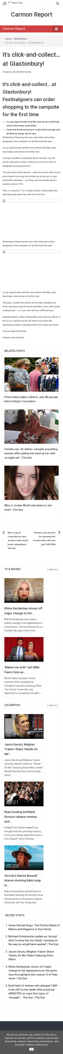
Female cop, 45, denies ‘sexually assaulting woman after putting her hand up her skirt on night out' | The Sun (31, 453)
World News (20, 38)
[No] (58, 1042)
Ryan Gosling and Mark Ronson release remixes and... (20, 816)
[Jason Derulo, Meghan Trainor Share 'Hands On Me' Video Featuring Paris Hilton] (24, 726)
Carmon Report (31, 14)
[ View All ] (52, 569)
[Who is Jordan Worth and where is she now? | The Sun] (31, 482)
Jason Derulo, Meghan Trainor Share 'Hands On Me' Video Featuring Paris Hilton (31, 955)
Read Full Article (18, 331)
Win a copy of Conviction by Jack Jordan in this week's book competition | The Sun (18, 540)
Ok (31, 1049)
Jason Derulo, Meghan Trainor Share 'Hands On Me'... (21, 749)
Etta (29, 72)
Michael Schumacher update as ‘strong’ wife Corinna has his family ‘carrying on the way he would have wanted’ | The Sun (33, 940)
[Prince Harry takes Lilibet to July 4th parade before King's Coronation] (31, 374)
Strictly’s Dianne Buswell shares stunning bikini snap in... (22, 880)
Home (8, 38)
